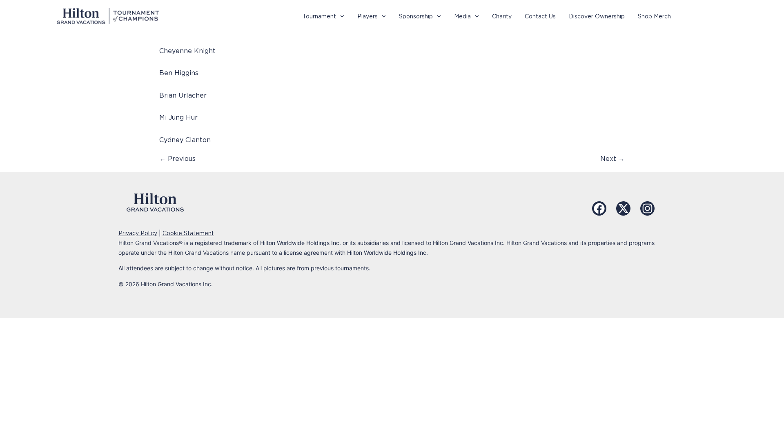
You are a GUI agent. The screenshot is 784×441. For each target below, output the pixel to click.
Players (367, 16)
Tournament (319, 16)
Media (462, 16)
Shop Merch (654, 16)
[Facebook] (599, 208)
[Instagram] (647, 208)
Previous (177, 159)
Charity (502, 16)
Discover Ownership (597, 16)
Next (612, 159)
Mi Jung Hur (178, 117)
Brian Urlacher (183, 95)
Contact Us (540, 16)
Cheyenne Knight (187, 51)
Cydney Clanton (185, 140)
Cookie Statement (188, 233)
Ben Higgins (178, 73)
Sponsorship (416, 16)
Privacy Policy (137, 233)
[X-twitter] (623, 208)
